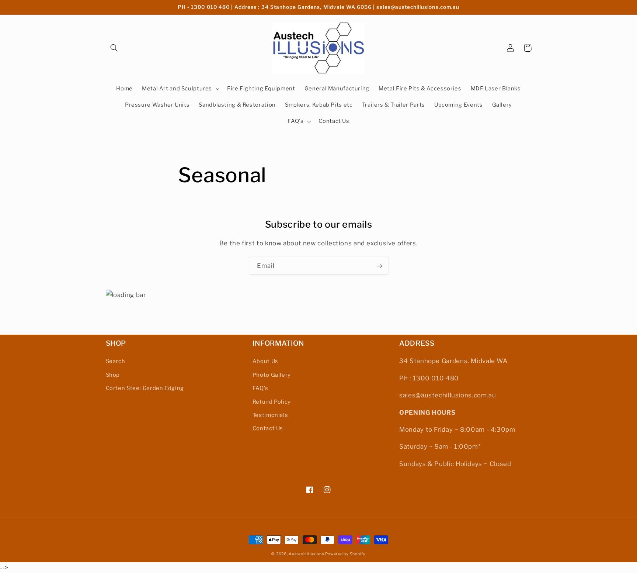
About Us (265, 361)
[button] (114, 47)
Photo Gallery (272, 375)
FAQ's (260, 388)
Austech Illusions (306, 554)
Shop (113, 375)
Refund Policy (272, 401)
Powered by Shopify (345, 554)
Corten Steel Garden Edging (145, 388)
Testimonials (270, 415)
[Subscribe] (379, 266)
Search (115, 361)
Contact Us (268, 428)
